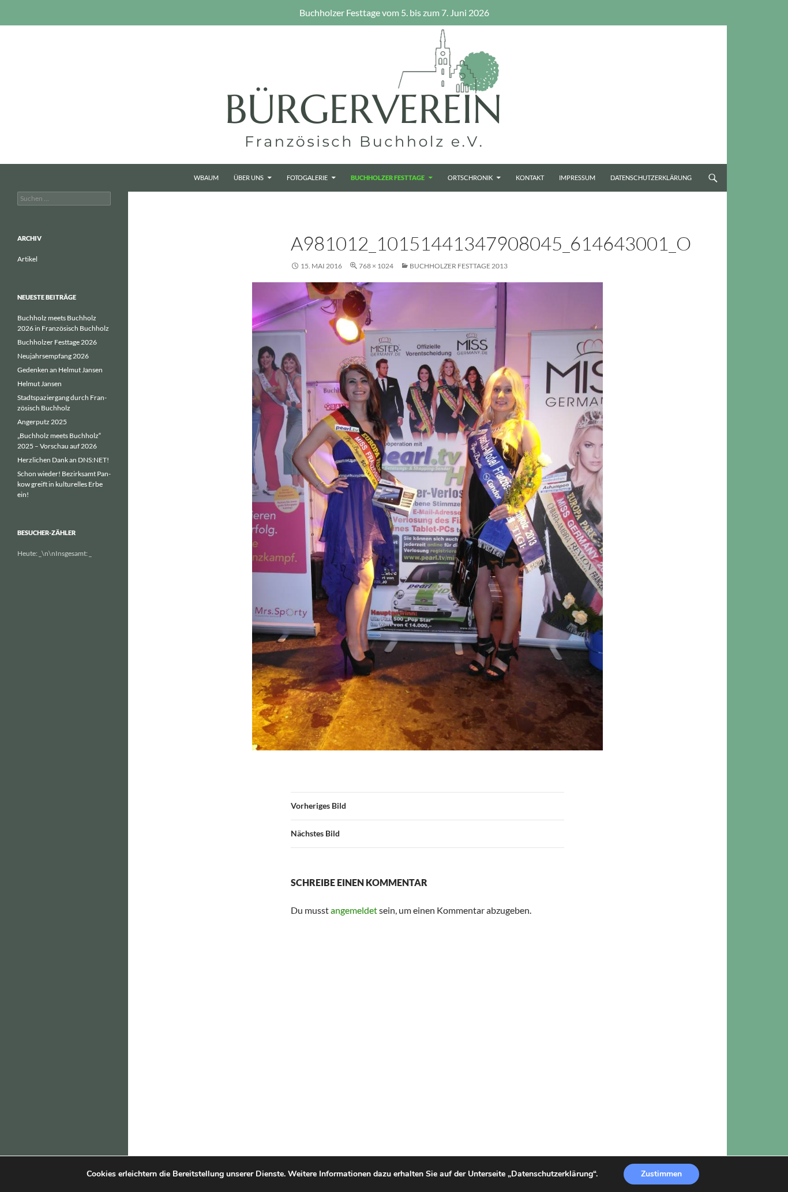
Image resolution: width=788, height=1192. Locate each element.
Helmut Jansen (39, 383)
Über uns (249, 177)
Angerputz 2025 (42, 421)
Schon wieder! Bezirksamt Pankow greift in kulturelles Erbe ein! (64, 484)
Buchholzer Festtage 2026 (57, 342)
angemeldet (354, 910)
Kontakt (530, 177)
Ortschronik (470, 177)
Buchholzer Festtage (388, 177)
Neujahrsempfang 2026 (53, 356)
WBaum (206, 177)
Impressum (577, 177)
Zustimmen (661, 1173)
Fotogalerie (307, 177)
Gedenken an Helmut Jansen (60, 369)
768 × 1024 (376, 265)
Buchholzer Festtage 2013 (459, 265)
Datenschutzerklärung (651, 177)
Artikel (27, 259)
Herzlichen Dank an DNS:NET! (63, 459)
